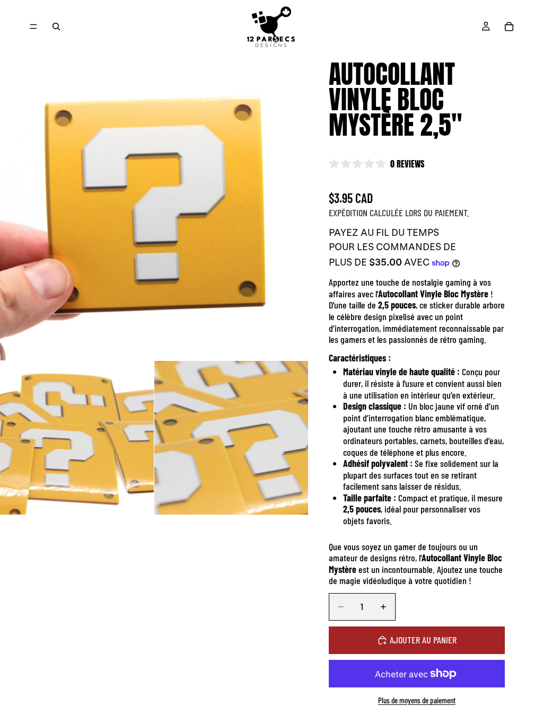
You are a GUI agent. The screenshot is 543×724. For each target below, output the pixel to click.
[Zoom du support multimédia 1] (154, 206)
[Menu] (33, 26)
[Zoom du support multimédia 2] (77, 438)
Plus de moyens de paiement (417, 700)
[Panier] (509, 26)
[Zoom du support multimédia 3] (231, 438)
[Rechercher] (56, 26)
